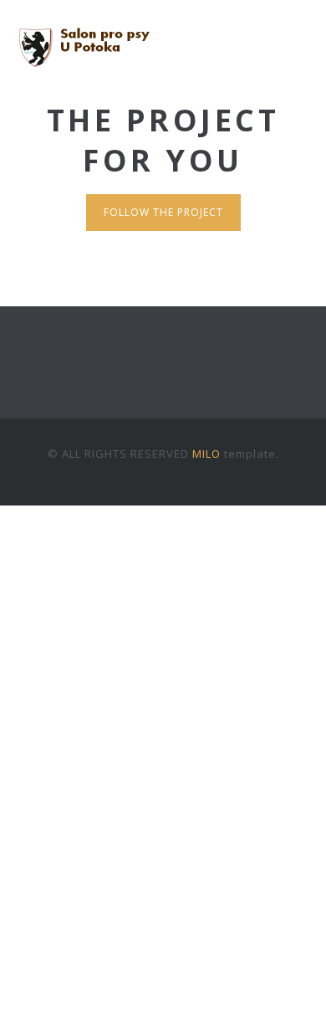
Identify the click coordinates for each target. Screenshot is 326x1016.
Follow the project (163, 212)
